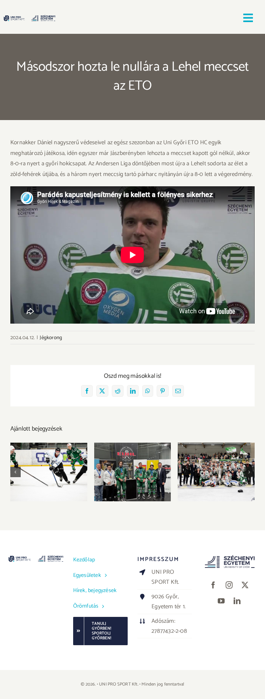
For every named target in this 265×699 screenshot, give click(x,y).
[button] (15, 472)
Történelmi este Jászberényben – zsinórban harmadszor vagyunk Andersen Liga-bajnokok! (216, 450)
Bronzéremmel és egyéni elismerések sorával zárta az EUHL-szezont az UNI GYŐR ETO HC (132, 454)
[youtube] (221, 601)
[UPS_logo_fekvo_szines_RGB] (29, 17)
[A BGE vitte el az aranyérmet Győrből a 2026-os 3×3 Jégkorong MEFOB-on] (48, 472)
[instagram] (229, 585)
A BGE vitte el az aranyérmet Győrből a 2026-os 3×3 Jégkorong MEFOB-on (49, 454)
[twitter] (245, 585)
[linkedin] (237, 601)
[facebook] (213, 585)
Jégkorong (51, 337)
